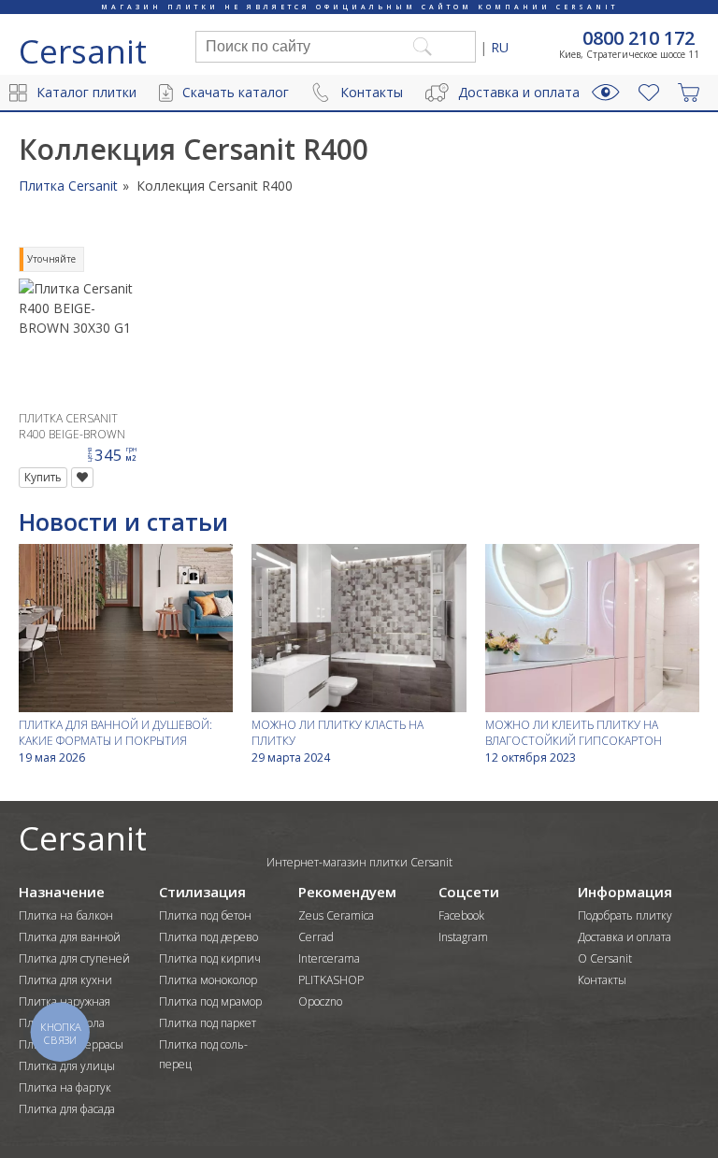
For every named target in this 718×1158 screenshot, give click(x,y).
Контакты (371, 92)
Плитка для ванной (70, 937)
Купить (43, 477)
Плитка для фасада (67, 1109)
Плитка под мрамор (210, 1001)
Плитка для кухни (65, 980)
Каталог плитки (86, 92)
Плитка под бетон (205, 915)
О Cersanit (605, 958)
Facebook (461, 915)
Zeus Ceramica (336, 915)
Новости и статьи (123, 521)
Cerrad (316, 937)
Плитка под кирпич (210, 958)
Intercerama (329, 958)
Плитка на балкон (66, 915)
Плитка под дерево (208, 937)
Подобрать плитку (625, 915)
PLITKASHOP (331, 980)
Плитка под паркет (207, 1023)
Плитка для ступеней (74, 958)
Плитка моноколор (208, 980)
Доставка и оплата (519, 92)
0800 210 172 (638, 38)
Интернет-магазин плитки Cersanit (359, 862)
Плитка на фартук (65, 1087)
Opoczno (320, 1001)
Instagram (463, 937)
